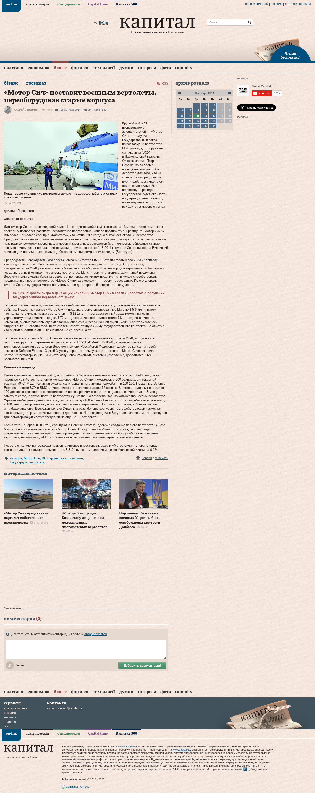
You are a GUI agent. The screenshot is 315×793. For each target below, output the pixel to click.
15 (198, 115)
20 (182, 121)
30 (206, 126)
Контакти (291, 4)
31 (214, 126)
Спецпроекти (68, 4)
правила (305, 4)
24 (214, 121)
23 (206, 121)
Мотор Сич (32, 458)
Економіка (38, 68)
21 (190, 121)
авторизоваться (95, 634)
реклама (277, 4)
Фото (165, 68)
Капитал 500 (126, 4)
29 (198, 126)
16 (206, 115)
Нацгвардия (18, 462)
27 (182, 126)
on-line (11, 4)
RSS (165, 83)
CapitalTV (183, 68)
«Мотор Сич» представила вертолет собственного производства (26, 518)
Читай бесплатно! (290, 56)
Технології (104, 68)
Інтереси (147, 68)
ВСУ (45, 458)
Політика (13, 68)
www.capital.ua (126, 746)
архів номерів (37, 4)
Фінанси (79, 68)
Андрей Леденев (26, 109)
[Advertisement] (86, 572)
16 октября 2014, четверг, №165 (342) (83, 109)
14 (190, 115)
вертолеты (37, 462)
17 (214, 115)
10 (214, 110)
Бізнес (60, 68)
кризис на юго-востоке (66, 458)
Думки (126, 68)
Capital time (98, 4)
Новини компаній (256, 4)
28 (190, 126)
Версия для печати (155, 458)
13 (182, 115)
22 (198, 121)
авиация (16, 458)
